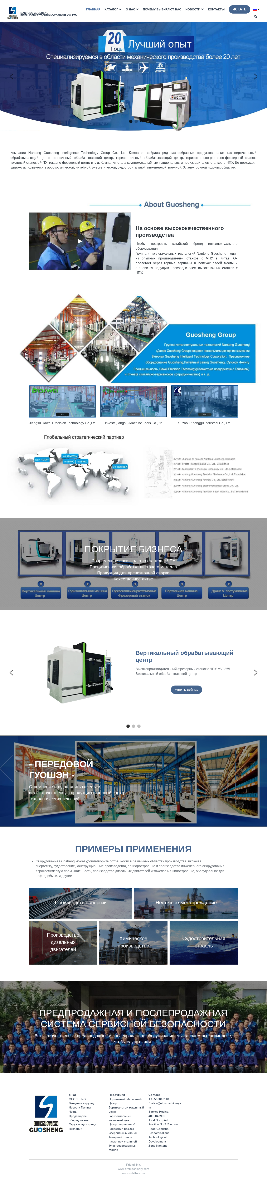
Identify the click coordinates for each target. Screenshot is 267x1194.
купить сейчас (186, 689)
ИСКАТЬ (240, 9)
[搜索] (255, 17)
